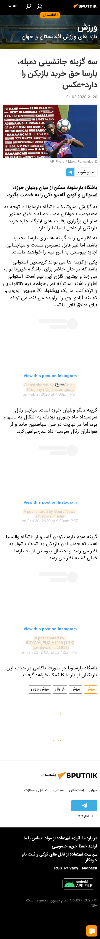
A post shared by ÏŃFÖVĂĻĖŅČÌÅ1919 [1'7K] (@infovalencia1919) (49, 643)
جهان (93, 790)
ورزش (90, 689)
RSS (58, 868)
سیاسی (58, 790)
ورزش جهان (40, 689)
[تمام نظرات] (91, 930)
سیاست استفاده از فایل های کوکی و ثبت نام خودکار (59, 857)
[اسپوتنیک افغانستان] (86, 9)
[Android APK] (78, 885)
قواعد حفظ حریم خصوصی (74, 846)
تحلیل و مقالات (36, 790)
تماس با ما (33, 838)
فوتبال (60, 689)
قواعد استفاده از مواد (62, 838)
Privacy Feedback (80, 868)
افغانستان (76, 790)
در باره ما (89, 838)
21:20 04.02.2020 (81, 98)
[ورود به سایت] (39, 6)
